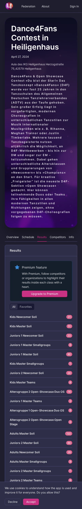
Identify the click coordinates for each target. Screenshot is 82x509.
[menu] (41, 6)
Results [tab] (42, 237)
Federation (28, 6)
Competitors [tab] (58, 237)
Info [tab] (71, 237)
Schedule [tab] (28, 237)
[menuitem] (9, 6)
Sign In (74, 6)
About (45, 6)
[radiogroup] (22, 307)
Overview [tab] (12, 237)
